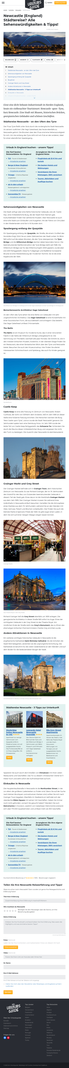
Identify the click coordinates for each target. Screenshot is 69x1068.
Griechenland (29, 1015)
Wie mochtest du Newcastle (14, 907)
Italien (27, 1017)
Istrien (49, 1022)
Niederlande (29, 1022)
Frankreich (28, 1012)
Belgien (27, 1007)
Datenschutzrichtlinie (11, 1026)
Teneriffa (49, 1043)
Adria (48, 1007)
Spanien (27, 1038)
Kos (48, 1025)
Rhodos (49, 1038)
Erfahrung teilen (60, 2)
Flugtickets (36, 59)
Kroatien (28, 1020)
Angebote (23, 59)
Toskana (49, 1048)
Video (6, 953)
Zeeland (49, 1055)
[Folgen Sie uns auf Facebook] (5, 1037)
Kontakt (6, 1021)
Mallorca (49, 1032)
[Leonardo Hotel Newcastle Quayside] (34, 719)
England (18, 10)
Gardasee (50, 1017)
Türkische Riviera (52, 1053)
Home (5, 10)
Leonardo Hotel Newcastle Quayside (33, 732)
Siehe (9, 757)
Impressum (7, 1023)
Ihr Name (7, 963)
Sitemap (6, 1028)
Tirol (48, 1045)
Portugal (28, 1032)
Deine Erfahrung (10, 917)
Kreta (48, 1027)
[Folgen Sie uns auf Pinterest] (8, 1037)
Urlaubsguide (9, 59)
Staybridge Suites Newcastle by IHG (14, 732)
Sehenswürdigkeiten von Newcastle (20, 73)
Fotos (6, 940)
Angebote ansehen (18, 161)
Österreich (28, 1027)
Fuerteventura (51, 1015)
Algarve (49, 1010)
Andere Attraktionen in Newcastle (19, 86)
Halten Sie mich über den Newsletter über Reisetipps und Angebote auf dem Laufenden (34, 985)
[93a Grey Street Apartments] (54, 719)
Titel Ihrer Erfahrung (11, 897)
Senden (8, 992)
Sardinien (50, 1040)
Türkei (27, 1040)
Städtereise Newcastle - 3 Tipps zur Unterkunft (24, 89)
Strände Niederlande (53, 1050)
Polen (27, 1030)
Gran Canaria (51, 1020)
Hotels (48, 59)
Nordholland (51, 1035)
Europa (11, 10)
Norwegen (28, 1025)
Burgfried (11, 80)
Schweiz (27, 1035)
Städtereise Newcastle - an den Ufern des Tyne (23, 70)
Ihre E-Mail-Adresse (11, 973)
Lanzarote (50, 1030)
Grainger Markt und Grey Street (18, 83)
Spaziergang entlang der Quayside (19, 77)
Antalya (49, 1012)
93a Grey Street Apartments (53, 731)
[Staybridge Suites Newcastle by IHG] (14, 719)
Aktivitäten (60, 59)
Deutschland (29, 1010)
